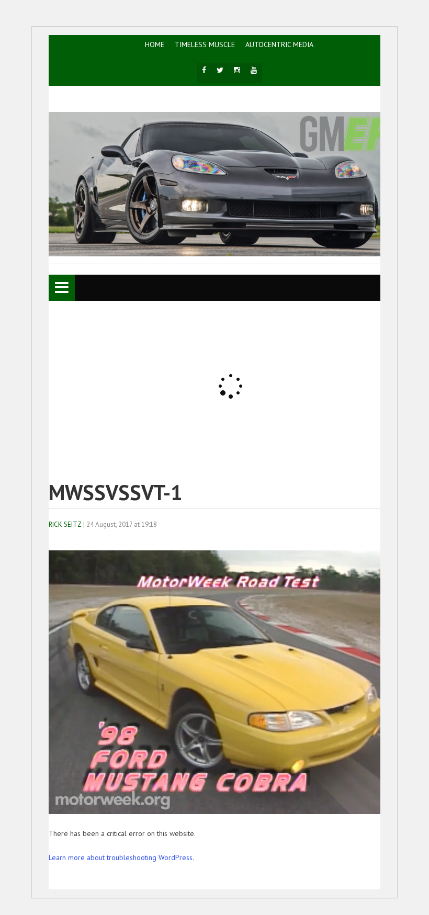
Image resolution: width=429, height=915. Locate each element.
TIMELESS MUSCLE (205, 44)
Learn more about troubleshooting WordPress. (121, 857)
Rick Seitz (65, 524)
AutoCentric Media (279, 44)
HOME (154, 44)
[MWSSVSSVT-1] (229, 811)
